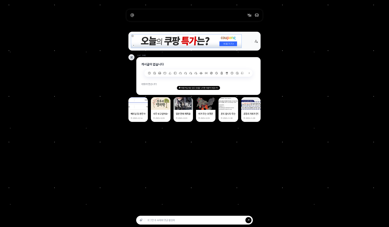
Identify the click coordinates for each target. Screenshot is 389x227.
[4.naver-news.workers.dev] (206, 73)
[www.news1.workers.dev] (232, 73)
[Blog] (205, 212)
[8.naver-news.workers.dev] (185, 73)
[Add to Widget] (225, 212)
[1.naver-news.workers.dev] (221, 73)
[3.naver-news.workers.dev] (211, 73)
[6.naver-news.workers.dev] (195, 73)
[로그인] (257, 15)
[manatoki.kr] (154, 73)
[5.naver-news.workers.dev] (201, 73)
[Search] (178, 212)
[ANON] (191, 212)
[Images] (198, 212)
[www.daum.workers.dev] (226, 73)
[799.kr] (164, 73)
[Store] (185, 212)
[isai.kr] (149, 73)
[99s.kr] (170, 73)
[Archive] (218, 212)
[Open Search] (164, 212)
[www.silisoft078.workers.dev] (237, 73)
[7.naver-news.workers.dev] (190, 73)
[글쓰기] (249, 15)
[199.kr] (159, 73)
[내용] (133, 45)
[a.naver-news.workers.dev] (242, 73)
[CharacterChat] (212, 212)
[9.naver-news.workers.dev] (180, 73)
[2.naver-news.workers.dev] (216, 73)
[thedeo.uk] (175, 73)
